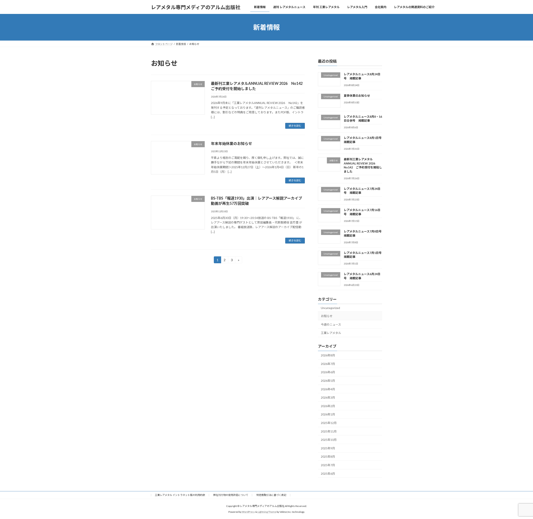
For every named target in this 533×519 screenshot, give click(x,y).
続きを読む (295, 125)
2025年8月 (328, 456)
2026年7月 (328, 364)
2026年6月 (328, 372)
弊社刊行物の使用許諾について (230, 495)
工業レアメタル (331, 333)
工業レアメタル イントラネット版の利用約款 (180, 495)
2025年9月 (328, 448)
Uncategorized (330, 308)
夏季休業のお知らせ (357, 95)
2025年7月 (328, 465)
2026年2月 (328, 406)
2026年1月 (328, 414)
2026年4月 (328, 389)
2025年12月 (329, 423)
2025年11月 (329, 431)
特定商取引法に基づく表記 (271, 495)
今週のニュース (331, 324)
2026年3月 (328, 397)
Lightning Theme (267, 511)
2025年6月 (328, 473)
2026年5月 (328, 380)
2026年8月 (328, 355)
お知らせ (327, 316)
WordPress (248, 511)
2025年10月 (329, 439)
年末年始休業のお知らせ (231, 143)
